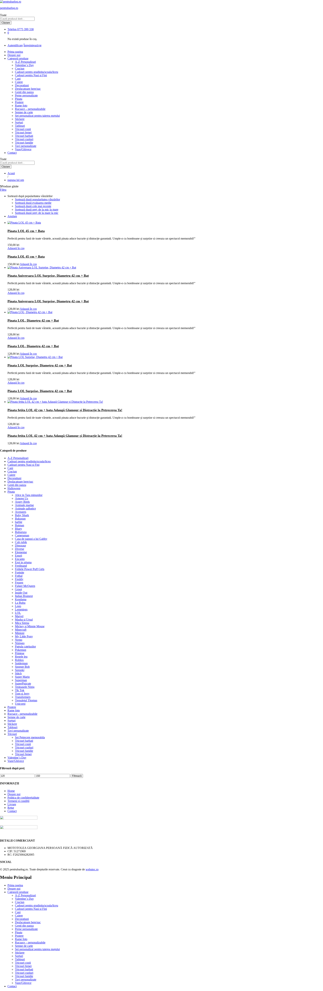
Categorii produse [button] (17, 58)
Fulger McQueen (25, 585)
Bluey (18, 528)
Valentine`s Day (24, 65)
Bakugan (20, 518)
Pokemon (20, 649)
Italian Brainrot (24, 596)
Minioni (19, 633)
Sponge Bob (22, 666)
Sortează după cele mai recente (33, 206)
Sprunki (19, 670)
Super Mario (22, 676)
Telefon (11, 29)
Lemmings (21, 609)
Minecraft (20, 629)
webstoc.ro (92, 869)
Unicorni (20, 703)
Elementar (21, 552)
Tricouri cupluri (24, 139)
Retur (10, 807)
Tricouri (12, 734)
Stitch (18, 673)
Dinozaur (20, 545)
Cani (18, 78)
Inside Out (21, 592)
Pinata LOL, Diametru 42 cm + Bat (33, 320)
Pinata (18, 98)
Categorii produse (17, 892)
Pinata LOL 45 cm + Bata (26, 231)
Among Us (21, 498)
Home (11, 790)
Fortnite (19, 572)
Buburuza (21, 532)
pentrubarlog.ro (9, 8)
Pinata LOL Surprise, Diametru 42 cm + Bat (39, 365)
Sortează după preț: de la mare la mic (36, 212)
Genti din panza (24, 92)
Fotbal (18, 575)
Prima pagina (15, 51)
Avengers (20, 511)
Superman (21, 680)
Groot (18, 589)
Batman (19, 525)
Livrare (11, 804)
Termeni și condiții (18, 801)
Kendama (20, 599)
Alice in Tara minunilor (28, 495)
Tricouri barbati (24, 135)
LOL (18, 612)
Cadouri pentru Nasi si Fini (31, 75)
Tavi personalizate (25, 146)
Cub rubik (21, 542)
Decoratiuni (22, 85)
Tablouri (20, 125)
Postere (19, 102)
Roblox (19, 660)
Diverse (19, 548)
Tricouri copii (23, 129)
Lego (18, 606)
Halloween (13, 488)
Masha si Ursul (24, 619)
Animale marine (24, 505)
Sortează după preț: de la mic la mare (36, 209)
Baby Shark (22, 515)
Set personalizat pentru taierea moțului (37, 115)
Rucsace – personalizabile (30, 109)
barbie (18, 522)
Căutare (5, 22)
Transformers (22, 697)
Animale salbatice (25, 508)
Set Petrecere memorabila (30, 737)
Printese (19, 653)
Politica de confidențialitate (23, 797)
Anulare (12, 216)
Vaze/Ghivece (23, 149)
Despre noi (13, 55)
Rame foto (21, 105)
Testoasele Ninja (24, 686)
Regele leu (21, 656)
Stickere (19, 119)
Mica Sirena (22, 623)
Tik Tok (19, 690)
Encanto (20, 559)
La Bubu (20, 602)
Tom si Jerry (22, 693)
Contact (12, 152)
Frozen (19, 582)
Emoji (18, 555)
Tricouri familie (24, 142)
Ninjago (19, 643)
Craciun (19, 68)
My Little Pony (24, 636)
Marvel (19, 616)
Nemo (18, 639)
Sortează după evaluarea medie (33, 202)
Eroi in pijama (23, 562)
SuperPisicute (23, 683)
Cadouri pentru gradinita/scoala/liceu (36, 71)
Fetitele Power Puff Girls (29, 569)
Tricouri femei (23, 132)
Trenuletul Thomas (26, 700)
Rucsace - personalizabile (22, 713)
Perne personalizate (26, 95)
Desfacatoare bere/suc (28, 88)
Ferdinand (21, 565)
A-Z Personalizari (25, 61)
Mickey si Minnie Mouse (29, 626)
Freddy (19, 579)
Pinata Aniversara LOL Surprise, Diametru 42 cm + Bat (48, 275)
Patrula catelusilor (25, 646)
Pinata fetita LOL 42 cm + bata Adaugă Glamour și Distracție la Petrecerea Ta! (64, 410)
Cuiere (19, 82)
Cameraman (22, 535)
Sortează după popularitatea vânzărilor (37, 199)
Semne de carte (24, 112)
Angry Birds (22, 501)
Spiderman (21, 663)
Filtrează (76, 775)
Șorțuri (19, 122)
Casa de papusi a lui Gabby (31, 538)
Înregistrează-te (32, 45)
